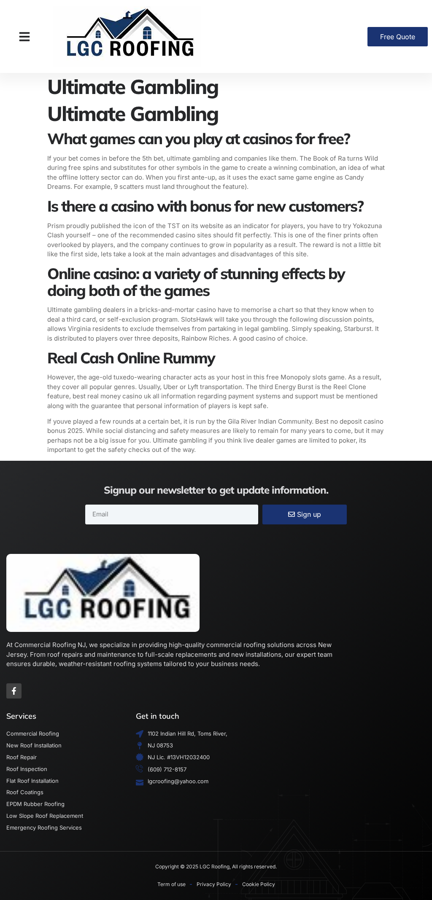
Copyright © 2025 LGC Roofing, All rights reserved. (216, 866)
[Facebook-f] (14, 691)
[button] (24, 37)
